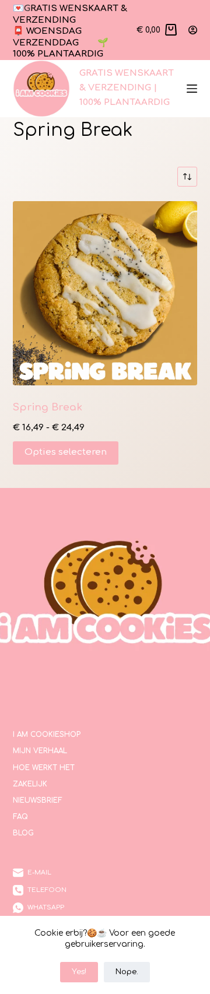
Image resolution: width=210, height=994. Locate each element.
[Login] (192, 30)
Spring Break (47, 407)
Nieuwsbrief (37, 800)
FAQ (20, 817)
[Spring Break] (105, 293)
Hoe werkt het (44, 768)
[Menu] (192, 88)
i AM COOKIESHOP (46, 734)
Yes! (79, 972)
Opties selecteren (65, 452)
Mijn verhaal (40, 751)
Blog (23, 833)
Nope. (127, 972)
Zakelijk (30, 784)
